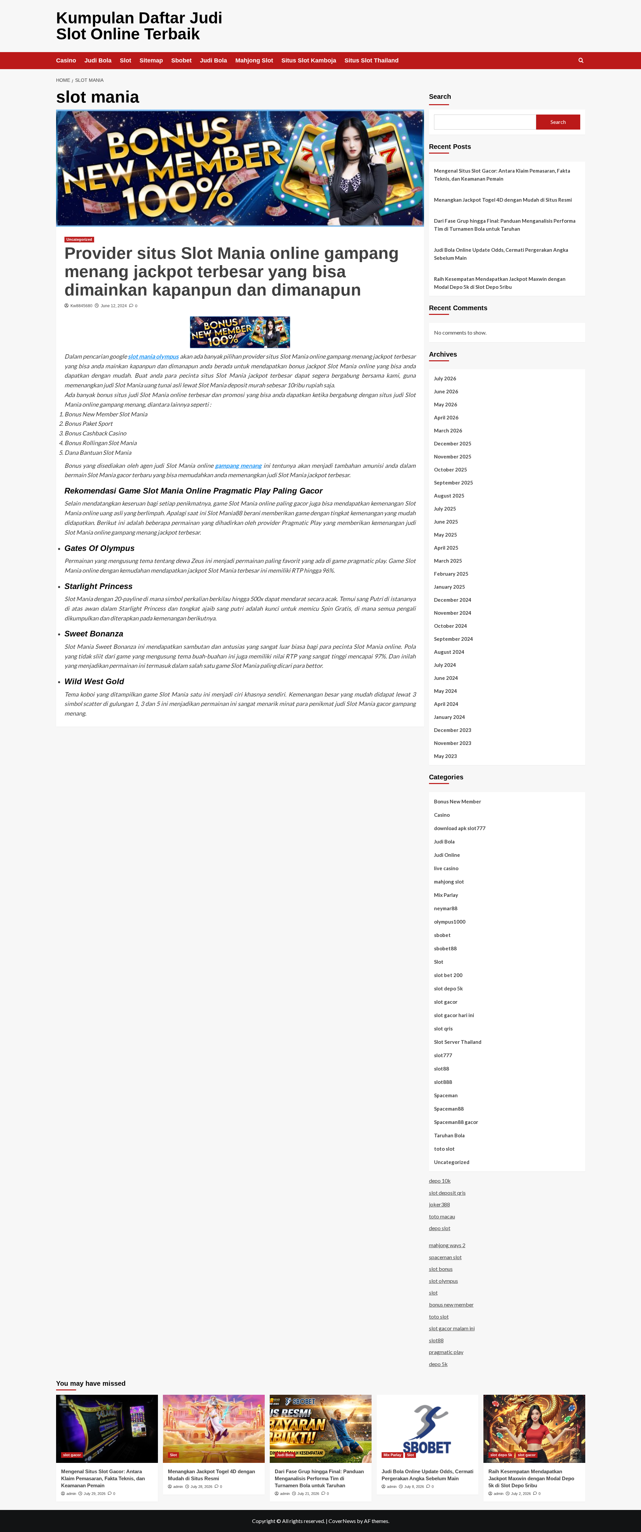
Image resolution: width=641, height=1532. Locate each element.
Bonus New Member (457, 801)
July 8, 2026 (414, 1487)
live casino (446, 868)
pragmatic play (446, 1352)
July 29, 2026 (94, 1494)
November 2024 (452, 613)
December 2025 (452, 443)
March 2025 (448, 561)
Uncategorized (79, 239)
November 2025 (452, 456)
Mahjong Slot (254, 60)
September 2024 (453, 639)
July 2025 (445, 509)
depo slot (439, 1228)
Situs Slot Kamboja (308, 60)
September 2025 (453, 483)
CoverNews (342, 1521)
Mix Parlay (446, 895)
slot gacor (445, 1002)
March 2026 (448, 430)
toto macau (442, 1216)
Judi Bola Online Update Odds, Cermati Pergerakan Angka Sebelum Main (501, 254)
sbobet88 (445, 948)
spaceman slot (445, 1257)
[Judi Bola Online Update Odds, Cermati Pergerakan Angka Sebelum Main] (427, 1429)
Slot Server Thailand (457, 1042)
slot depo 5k (448, 988)
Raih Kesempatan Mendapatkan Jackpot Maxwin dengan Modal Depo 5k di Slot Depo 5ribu (500, 283)
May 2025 (445, 535)
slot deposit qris (447, 1192)
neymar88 (445, 908)
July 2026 (445, 378)
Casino (66, 60)
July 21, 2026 (308, 1494)
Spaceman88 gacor (456, 1122)
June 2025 (446, 522)
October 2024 (450, 626)
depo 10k (440, 1180)
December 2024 (452, 600)
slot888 (443, 1082)
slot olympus (443, 1281)
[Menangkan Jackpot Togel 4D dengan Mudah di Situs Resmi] (214, 1429)
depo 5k (438, 1364)
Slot (125, 60)
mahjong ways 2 (447, 1245)
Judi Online (447, 855)
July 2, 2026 (521, 1494)
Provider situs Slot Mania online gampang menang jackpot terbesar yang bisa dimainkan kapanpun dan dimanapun (231, 271)
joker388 (439, 1204)
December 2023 (452, 730)
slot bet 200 (448, 975)
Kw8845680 (81, 306)
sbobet (442, 935)
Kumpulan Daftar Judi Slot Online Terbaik (139, 26)
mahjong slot (449, 882)
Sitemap (151, 60)
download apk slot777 (459, 828)
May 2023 (445, 756)
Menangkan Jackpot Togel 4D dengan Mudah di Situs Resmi (503, 200)
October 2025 (450, 469)
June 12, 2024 (114, 306)
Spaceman (446, 1095)
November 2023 (452, 743)
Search (440, 96)
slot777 (443, 1055)
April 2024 (446, 704)
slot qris (443, 1028)
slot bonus (441, 1269)
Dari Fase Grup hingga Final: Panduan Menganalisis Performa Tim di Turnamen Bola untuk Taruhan (505, 225)
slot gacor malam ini (452, 1328)
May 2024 (445, 691)
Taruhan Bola (449, 1135)
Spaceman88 (449, 1109)
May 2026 (445, 404)
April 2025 (446, 548)
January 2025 (449, 587)
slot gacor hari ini (454, 1015)
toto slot (444, 1149)
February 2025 (451, 574)
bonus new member (451, 1304)
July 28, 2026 (201, 1487)
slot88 (441, 1069)
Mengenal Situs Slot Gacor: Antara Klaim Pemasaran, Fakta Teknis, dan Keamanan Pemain (502, 175)
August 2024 (449, 652)
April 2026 (446, 417)
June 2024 (446, 678)
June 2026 (446, 391)
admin (71, 1494)
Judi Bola (98, 60)
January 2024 (449, 717)
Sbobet (181, 60)
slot (433, 1292)
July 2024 (445, 665)
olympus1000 (449, 922)
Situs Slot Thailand (372, 60)
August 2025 (449, 496)
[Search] (581, 60)
